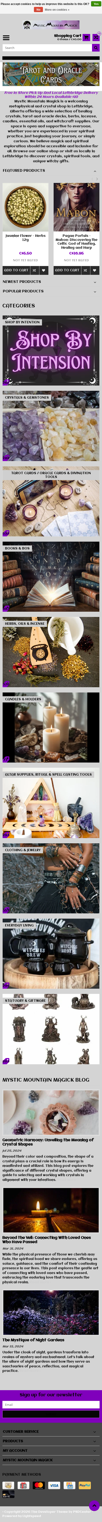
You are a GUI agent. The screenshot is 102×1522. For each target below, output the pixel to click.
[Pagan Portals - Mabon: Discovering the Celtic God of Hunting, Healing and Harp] (76, 207)
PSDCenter (82, 1511)
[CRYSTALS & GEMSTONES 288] (51, 393)
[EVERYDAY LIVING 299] (51, 921)
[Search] (96, 48)
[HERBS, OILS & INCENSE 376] (51, 619)
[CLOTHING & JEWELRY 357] (51, 846)
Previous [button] (92, 179)
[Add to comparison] (34, 270)
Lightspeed (32, 1516)
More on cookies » (57, 9)
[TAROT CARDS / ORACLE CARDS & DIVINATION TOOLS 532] (51, 469)
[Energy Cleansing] (51, 74)
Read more (67, 1180)
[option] (25, 231)
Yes (96, 4)
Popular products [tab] (23, 291)
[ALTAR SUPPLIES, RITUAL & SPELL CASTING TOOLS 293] (51, 770)
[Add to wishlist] (43, 270)
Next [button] (97, 179)
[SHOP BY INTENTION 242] (51, 318)
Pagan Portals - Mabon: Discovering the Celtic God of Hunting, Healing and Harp (76, 242)
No (38, 9)
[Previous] (7, 75)
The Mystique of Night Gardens (33, 1340)
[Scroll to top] (94, 1505)
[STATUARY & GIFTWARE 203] (51, 996)
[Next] (95, 75)
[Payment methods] (8, 1485)
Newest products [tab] (22, 282)
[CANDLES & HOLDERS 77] (51, 695)
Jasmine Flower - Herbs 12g (26, 238)
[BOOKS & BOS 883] (51, 544)
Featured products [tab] (24, 171)
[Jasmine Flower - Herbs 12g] (25, 207)
